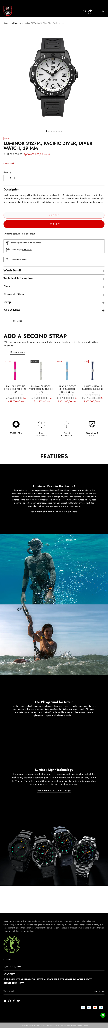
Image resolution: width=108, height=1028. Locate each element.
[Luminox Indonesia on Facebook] (5, 1001)
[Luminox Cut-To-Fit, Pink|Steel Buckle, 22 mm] (15, 370)
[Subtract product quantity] (14, 178)
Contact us (27, 249)
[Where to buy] (103, 11)
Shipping (8, 233)
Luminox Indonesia (40, 1025)
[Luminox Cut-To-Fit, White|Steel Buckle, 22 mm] (41, 370)
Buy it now (54, 224)
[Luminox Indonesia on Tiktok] (14, 1001)
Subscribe (99, 991)
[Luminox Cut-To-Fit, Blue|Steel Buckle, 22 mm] (92, 370)
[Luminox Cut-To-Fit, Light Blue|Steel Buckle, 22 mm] (67, 370)
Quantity (7, 172)
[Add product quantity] (6, 178)
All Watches (16, 23)
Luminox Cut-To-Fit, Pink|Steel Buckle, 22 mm (15, 389)
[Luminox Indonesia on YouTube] (18, 1001)
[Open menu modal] (97, 11)
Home (6, 23)
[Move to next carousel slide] (99, 905)
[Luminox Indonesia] (8, 11)
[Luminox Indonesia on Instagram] (9, 1001)
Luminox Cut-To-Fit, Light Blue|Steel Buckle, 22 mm (67, 389)
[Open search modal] (85, 11)
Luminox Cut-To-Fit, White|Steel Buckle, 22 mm (41, 389)
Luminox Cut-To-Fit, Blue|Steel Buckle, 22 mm (93, 389)
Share (19, 321)
